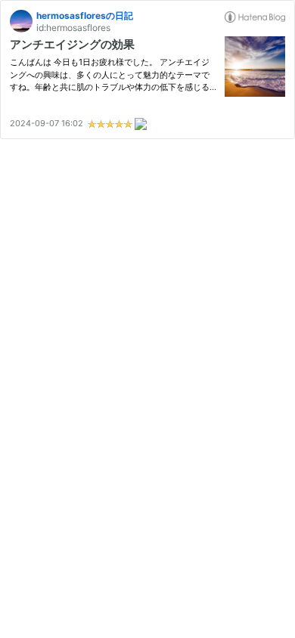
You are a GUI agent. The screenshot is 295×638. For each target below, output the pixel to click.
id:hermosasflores (73, 27)
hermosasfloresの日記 (84, 15)
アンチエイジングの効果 (72, 44)
